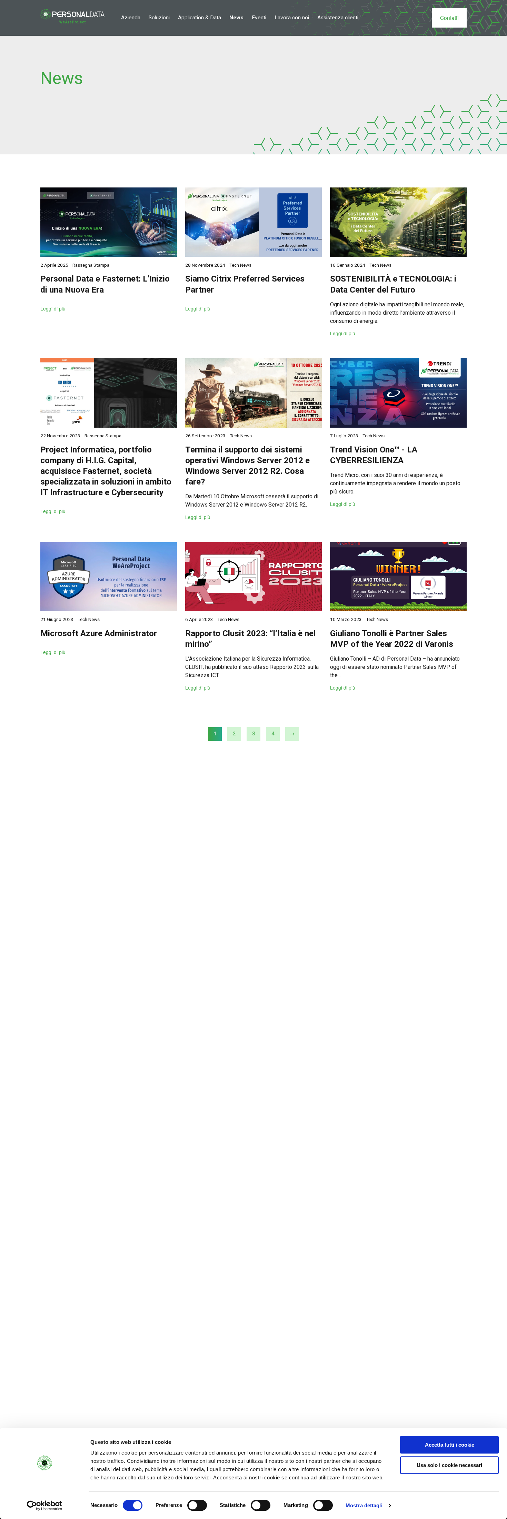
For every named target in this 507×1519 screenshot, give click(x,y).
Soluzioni (159, 17)
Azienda (130, 17)
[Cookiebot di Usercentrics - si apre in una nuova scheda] (44, 1505)
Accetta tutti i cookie (449, 1445)
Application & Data (199, 17)
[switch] (197, 1505)
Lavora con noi (292, 17)
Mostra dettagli (364, 1505)
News (236, 17)
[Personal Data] (72, 16)
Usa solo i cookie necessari (449, 1465)
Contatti (449, 17)
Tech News (240, 265)
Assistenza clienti (337, 17)
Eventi (259, 17)
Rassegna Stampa (90, 265)
